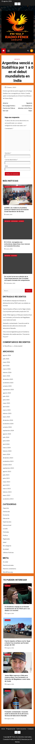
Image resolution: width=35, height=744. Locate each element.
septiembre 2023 (8, 468)
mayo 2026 (6, 362)
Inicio (3, 729)
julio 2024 (6, 437)
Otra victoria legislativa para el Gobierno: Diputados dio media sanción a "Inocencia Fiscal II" (16, 334)
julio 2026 (6, 359)
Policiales (6, 532)
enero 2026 (6, 376)
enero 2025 (6, 417)
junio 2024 (6, 440)
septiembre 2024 (8, 430)
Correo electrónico (11, 159)
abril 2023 (6, 485)
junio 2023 (6, 478)
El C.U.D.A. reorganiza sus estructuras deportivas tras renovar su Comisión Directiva (17, 244)
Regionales (6, 539)
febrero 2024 (7, 451)
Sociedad (21, 186)
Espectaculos (7, 522)
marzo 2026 (7, 369)
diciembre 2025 (8, 379)
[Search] (28, 50)
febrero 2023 (7, 492)
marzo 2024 (7, 447)
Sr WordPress (7, 346)
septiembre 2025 (8, 389)
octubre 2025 (7, 386)
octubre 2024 (7, 427)
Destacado (14, 186)
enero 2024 (6, 454)
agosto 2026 (7, 355)
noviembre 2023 (8, 461)
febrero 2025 (7, 413)
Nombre (8, 153)
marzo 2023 (7, 488)
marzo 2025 (7, 410)
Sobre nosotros (21, 729)
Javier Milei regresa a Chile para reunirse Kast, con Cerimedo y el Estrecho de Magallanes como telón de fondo (17, 317)
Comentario (9, 128)
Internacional (7, 525)
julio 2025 (6, 396)
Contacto (31, 729)
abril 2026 (6, 365)
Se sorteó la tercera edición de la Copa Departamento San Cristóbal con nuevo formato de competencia (17, 278)
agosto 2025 (7, 393)
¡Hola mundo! (18, 346)
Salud (4, 542)
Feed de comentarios (9, 568)
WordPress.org (8, 572)
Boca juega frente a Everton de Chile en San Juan (9, 106)
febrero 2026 (7, 372)
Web (6, 166)
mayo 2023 (6, 482)
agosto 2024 (7, 434)
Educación (6, 518)
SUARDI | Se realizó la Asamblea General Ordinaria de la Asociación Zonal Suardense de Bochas (16, 209)
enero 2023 (6, 495)
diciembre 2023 (8, 458)
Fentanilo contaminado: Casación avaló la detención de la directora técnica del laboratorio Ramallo (16, 325)
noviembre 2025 (8, 382)
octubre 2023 (7, 464)
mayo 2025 (6, 403)
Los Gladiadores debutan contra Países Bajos (25, 106)
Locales (21, 221)
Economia (6, 515)
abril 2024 (6, 444)
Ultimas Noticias (8, 552)
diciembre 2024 (8, 420)
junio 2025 (6, 400)
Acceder (5, 562)
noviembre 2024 (8, 423)
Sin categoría (7, 545)
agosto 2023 (7, 471)
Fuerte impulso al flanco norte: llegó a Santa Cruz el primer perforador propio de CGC (17, 643)
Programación (10, 729)
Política (5, 535)
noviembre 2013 (8, 499)
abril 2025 (6, 406)
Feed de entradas (8, 565)
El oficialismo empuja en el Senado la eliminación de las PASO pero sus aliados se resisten (16, 303)
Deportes (17, 59)
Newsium (24, 739)
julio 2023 (6, 475)
